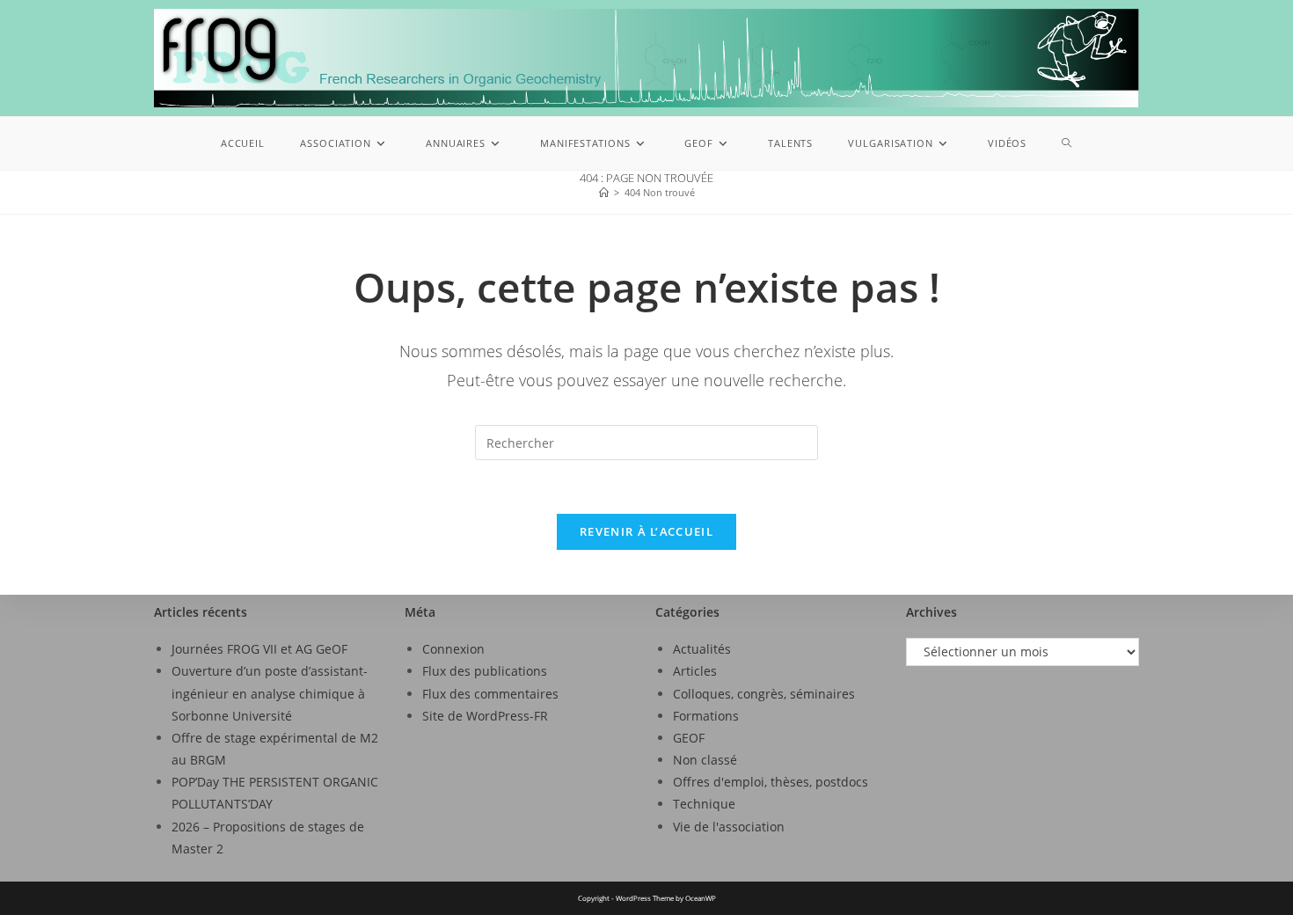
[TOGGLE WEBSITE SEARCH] (1067, 143)
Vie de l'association (729, 826)
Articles (695, 670)
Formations (706, 715)
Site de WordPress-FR (485, 715)
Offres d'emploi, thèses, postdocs (770, 781)
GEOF (689, 737)
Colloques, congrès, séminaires (764, 693)
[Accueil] (604, 192)
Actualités (702, 648)
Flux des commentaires (490, 693)
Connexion (453, 648)
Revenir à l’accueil (646, 531)
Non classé (705, 759)
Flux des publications (484, 670)
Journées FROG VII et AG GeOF (259, 648)
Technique (704, 803)
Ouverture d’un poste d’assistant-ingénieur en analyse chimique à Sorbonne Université (270, 692)
